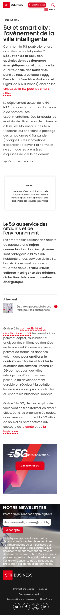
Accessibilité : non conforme (21, 599)
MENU (51, 9)
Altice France (46, 599)
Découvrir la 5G (30, 465)
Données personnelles (30, 594)
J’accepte (13, 530)
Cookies (43, 589)
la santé (28, 427)
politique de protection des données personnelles (28, 562)
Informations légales (23, 589)
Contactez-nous (37, 5)
